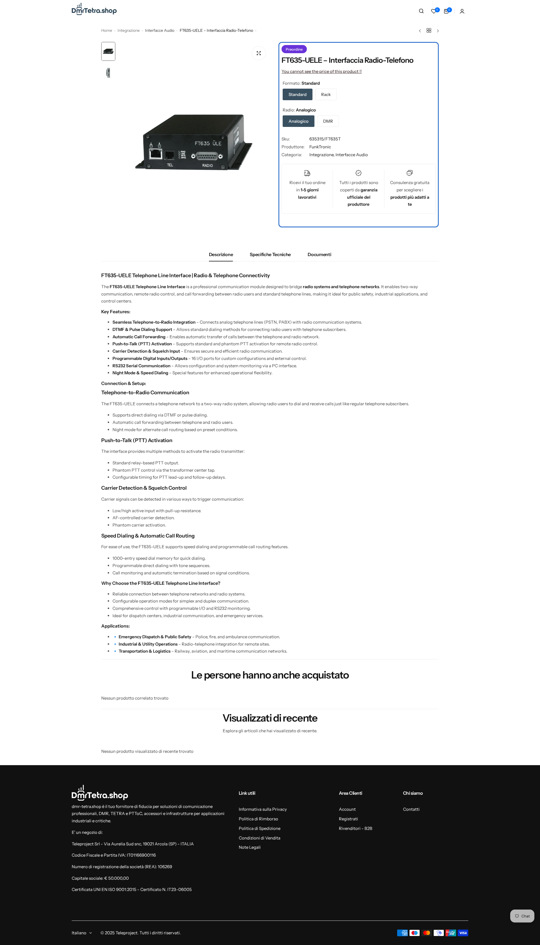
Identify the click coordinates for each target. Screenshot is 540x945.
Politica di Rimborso (258, 818)
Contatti (411, 809)
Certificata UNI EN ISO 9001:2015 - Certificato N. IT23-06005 (132, 889)
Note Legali (250, 847)
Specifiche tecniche (270, 254)
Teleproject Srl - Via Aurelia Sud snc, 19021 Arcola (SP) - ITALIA (133, 844)
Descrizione (221, 254)
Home (106, 30)
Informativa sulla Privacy (263, 809)
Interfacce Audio (159, 30)
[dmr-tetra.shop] (94, 11)
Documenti (319, 254)
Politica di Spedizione (259, 828)
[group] (194, 143)
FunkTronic (320, 146)
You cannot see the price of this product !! (322, 71)
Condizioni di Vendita (259, 838)
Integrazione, (322, 154)
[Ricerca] (421, 11)
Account (347, 809)
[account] (462, 11)
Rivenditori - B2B (355, 828)
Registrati (348, 818)
